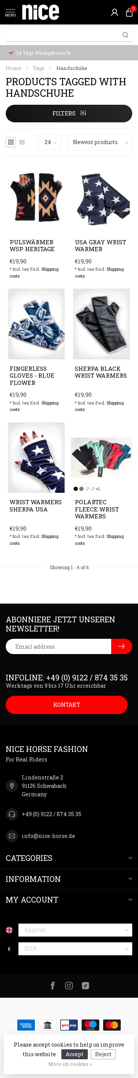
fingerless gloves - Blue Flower (32, 375)
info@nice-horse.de (48, 835)
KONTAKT (66, 704)
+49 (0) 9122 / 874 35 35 (51, 814)
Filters (65, 113)
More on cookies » (70, 1064)
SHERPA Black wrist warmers (101, 372)
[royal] (93, 489)
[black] (76, 489)
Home (13, 68)
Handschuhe (71, 68)
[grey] (81, 489)
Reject (103, 1054)
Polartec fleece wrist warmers (97, 509)
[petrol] (87, 489)
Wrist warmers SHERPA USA (36, 505)
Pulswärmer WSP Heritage (32, 246)
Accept (75, 1054)
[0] (129, 12)
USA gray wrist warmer (100, 246)
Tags (38, 68)
